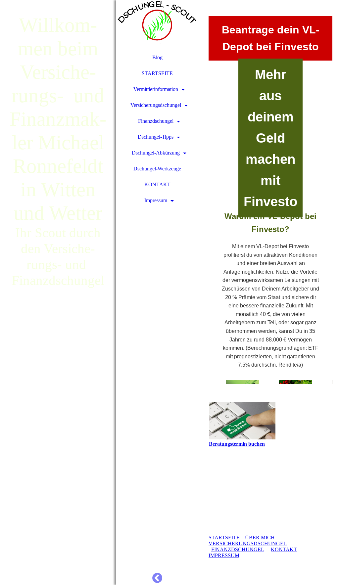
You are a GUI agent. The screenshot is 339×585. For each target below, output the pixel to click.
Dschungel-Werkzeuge (157, 168)
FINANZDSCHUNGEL (237, 549)
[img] (58, 292)
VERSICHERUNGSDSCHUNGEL (248, 543)
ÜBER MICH (260, 537)
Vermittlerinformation (155, 89)
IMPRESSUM (224, 555)
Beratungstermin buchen (237, 444)
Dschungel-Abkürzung (156, 153)
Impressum (155, 200)
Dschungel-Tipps (155, 137)
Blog (157, 57)
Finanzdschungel (155, 121)
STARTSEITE (157, 73)
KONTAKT (157, 184)
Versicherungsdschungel (155, 105)
